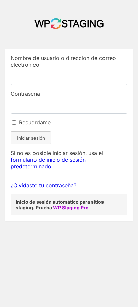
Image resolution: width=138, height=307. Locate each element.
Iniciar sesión (31, 138)
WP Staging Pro (71, 207)
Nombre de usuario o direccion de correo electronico (63, 61)
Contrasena (25, 93)
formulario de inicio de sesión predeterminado (48, 163)
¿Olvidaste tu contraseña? (43, 185)
